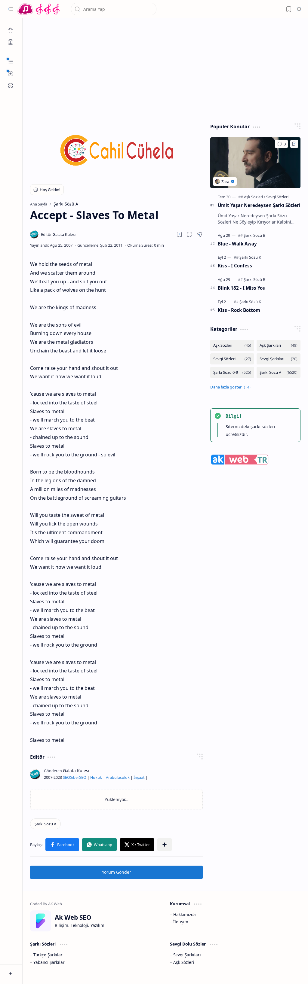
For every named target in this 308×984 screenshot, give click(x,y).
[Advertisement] (165, 69)
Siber (74, 777)
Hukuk (96, 777)
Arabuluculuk (118, 777)
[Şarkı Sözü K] (250, 257)
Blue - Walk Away (237, 244)
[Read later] (179, 234)
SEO (66, 777)
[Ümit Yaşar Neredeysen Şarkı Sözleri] (255, 162)
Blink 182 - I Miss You (242, 288)
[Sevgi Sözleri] (277, 197)
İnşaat (139, 777)
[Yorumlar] (281, 144)
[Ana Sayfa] (11, 30)
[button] (10, 9)
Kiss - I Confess (235, 266)
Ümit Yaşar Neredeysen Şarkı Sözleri (259, 205)
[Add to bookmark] (294, 144)
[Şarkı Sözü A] (45, 823)
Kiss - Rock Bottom (239, 310)
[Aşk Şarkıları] (278, 345)
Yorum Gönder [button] (116, 872)
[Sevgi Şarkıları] (278, 358)
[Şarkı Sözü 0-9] (232, 372)
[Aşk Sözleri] (254, 197)
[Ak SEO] (11, 42)
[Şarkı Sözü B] (254, 235)
